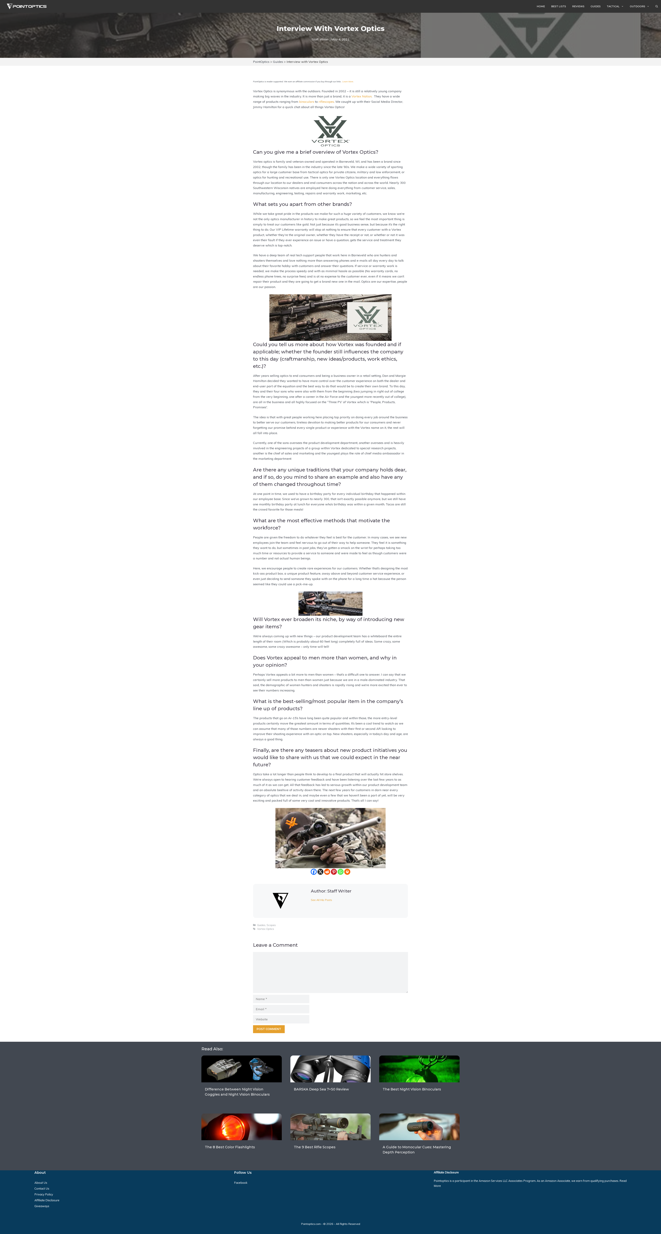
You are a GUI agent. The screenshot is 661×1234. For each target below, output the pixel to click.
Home (541, 6)
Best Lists (558, 6)
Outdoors (637, 6)
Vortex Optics (265, 929)
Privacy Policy (43, 1194)
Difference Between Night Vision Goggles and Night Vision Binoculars (237, 1091)
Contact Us (41, 1188)
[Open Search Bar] (656, 6)
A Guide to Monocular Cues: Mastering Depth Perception (417, 1149)
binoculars (306, 102)
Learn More (347, 81)
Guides (596, 6)
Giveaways (41, 1206)
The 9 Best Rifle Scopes (314, 1147)
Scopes (271, 925)
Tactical (613, 6)
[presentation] (241, 1069)
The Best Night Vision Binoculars (412, 1089)
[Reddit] (327, 872)
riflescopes (326, 102)
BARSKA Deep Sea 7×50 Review (321, 1089)
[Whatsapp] (341, 872)
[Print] (347, 872)
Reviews (578, 6)
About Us (40, 1182)
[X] (320, 872)
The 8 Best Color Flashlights (230, 1147)
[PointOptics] (25, 6)
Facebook (240, 1182)
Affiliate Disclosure (46, 1200)
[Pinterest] (334, 872)
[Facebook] (314, 872)
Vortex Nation (362, 96)
